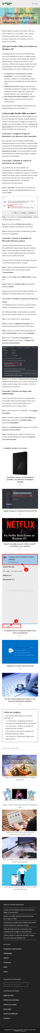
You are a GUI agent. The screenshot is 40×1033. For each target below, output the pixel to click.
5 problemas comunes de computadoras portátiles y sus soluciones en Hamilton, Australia (20, 479)
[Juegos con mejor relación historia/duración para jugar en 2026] (19, 793)
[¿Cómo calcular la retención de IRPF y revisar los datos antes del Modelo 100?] (19, 875)
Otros (6, 972)
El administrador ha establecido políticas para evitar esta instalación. (20, 632)
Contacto (7, 1018)
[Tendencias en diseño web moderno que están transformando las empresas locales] (19, 820)
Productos (7, 962)
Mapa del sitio (9, 995)
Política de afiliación (11, 1014)
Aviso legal (7, 1009)
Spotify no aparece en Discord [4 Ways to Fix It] (20, 511)
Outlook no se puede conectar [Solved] (20, 666)
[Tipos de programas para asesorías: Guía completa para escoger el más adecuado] (19, 847)
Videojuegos (8, 953)
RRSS (5, 967)
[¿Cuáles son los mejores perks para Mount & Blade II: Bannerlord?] (19, 765)
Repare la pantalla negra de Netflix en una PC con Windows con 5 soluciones (20, 545)
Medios (6, 958)
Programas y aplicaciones (12, 949)
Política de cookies (10, 1005)
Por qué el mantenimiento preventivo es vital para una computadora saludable (20, 700)
